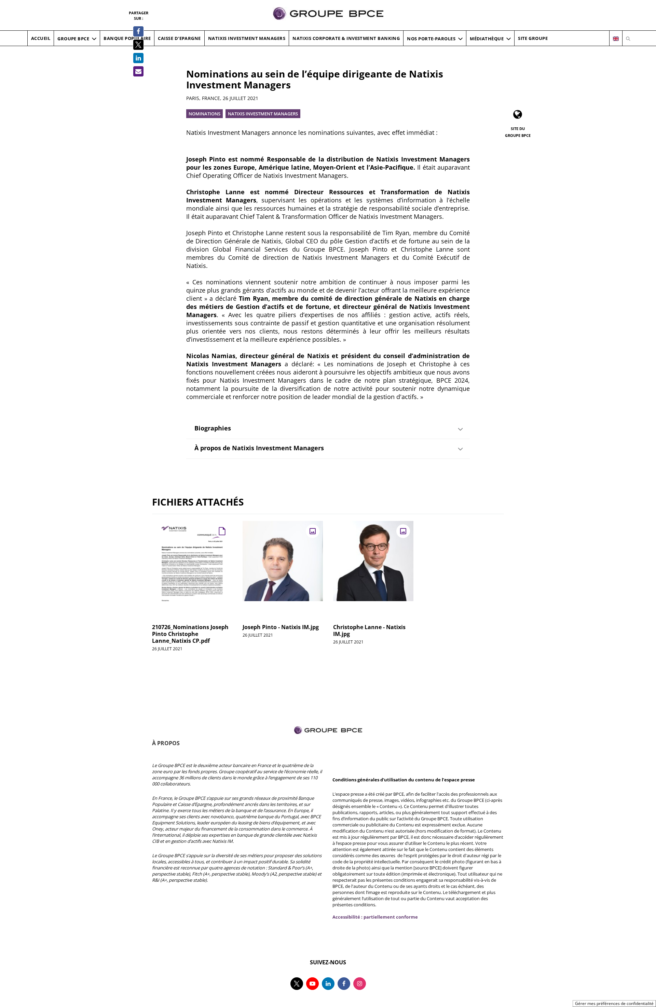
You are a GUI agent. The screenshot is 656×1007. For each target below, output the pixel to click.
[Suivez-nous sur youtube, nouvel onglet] (312, 983)
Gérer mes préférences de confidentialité (614, 1003)
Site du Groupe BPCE (518, 132)
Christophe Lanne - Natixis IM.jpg (369, 630)
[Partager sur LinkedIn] (138, 58)
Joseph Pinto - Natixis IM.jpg (281, 627)
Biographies (212, 428)
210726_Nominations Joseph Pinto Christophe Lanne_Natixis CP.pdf (190, 633)
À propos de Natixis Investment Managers (259, 447)
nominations (204, 114)
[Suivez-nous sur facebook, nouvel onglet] (344, 983)
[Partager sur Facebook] (138, 31)
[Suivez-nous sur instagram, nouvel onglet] (359, 983)
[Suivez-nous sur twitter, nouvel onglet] (296, 983)
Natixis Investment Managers (263, 114)
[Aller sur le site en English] (616, 38)
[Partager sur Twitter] (138, 44)
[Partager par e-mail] (138, 71)
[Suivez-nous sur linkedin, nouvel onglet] (328, 983)
